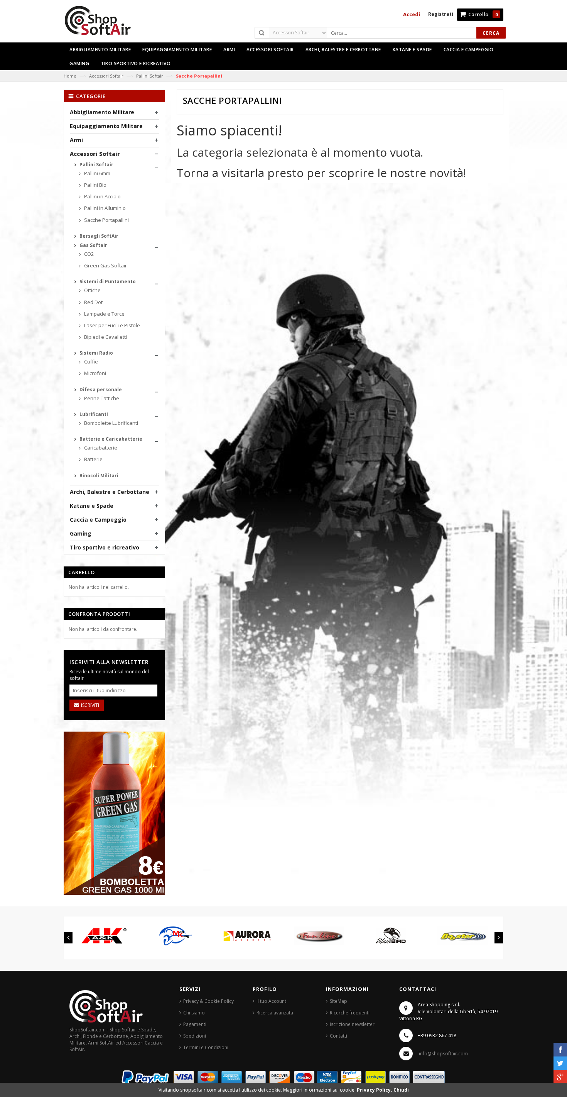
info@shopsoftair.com (443, 1053)
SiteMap (338, 1001)
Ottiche (92, 290)
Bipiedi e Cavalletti (105, 336)
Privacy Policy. (375, 1090)
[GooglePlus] (560, 1076)
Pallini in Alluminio (104, 208)
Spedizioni (194, 1036)
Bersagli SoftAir (98, 236)
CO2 (88, 253)
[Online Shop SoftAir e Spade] (102, 24)
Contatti (338, 1036)
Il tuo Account (271, 1001)
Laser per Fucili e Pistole (111, 325)
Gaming (80, 533)
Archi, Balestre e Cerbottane (109, 491)
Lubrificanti (93, 414)
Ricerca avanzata (274, 1012)
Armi (76, 140)
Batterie (93, 459)
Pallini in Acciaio (102, 196)
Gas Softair (92, 245)
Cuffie (90, 361)
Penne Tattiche (101, 398)
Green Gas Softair (105, 265)
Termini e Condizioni (205, 1047)
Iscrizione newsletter (352, 1024)
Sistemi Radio (95, 353)
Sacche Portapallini (106, 219)
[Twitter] (560, 1063)
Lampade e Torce (104, 313)
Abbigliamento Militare (102, 112)
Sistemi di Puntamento (107, 281)
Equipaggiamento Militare (106, 126)
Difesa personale (100, 389)
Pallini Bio (94, 184)
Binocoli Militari (98, 475)
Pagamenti (194, 1024)
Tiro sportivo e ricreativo (104, 547)
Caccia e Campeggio (98, 519)
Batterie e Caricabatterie (110, 439)
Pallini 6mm (96, 173)
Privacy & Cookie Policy (208, 1001)
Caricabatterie (100, 447)
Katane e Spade (91, 505)
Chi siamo (194, 1012)
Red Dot (93, 302)
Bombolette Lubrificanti (110, 422)
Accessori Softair (106, 76)
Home (70, 76)
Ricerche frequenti (350, 1012)
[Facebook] (560, 1049)
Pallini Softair (149, 76)
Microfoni (94, 373)
